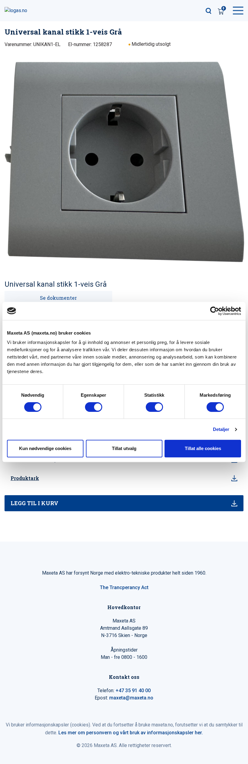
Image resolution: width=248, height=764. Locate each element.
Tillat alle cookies (203, 448)
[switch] (93, 407)
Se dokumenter (58, 298)
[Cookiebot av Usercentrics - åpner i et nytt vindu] (214, 310)
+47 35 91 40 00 (133, 690)
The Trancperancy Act (124, 587)
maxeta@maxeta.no (131, 698)
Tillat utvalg (124, 448)
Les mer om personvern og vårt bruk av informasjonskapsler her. (130, 733)
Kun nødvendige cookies (45, 448)
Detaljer (221, 429)
